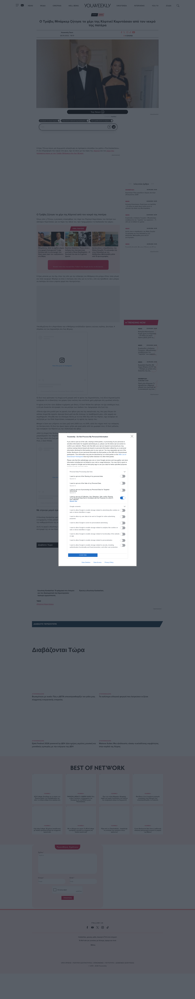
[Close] (133, 437)
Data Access (97, 562)
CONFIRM (83, 555)
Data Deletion (86, 562)
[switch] (122, 476)
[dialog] (97, 499)
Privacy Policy (109, 562)
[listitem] (97, 472)
